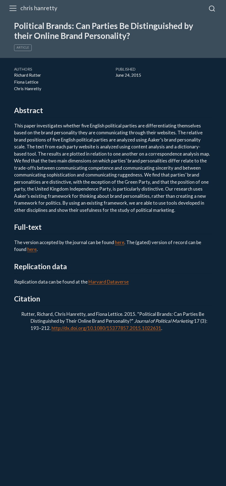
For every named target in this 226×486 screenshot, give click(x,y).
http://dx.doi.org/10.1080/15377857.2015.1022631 (106, 328)
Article (23, 47)
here (119, 242)
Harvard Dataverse (108, 282)
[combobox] (212, 8)
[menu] (13, 8)
